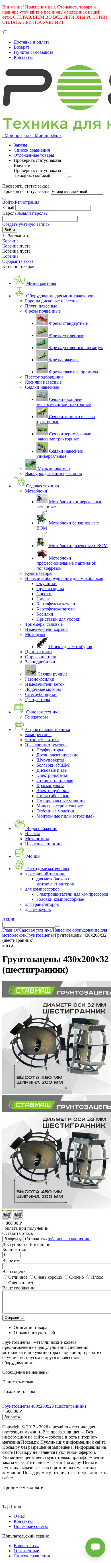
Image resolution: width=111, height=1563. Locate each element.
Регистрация (27, 202)
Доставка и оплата (32, 42)
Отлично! (17, 1277)
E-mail (8, 207)
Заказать (12, 1417)
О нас (19, 1516)
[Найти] (57, 926)
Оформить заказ (17, 261)
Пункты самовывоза (33, 52)
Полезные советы (31, 1526)
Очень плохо (20, 1282)
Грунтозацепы (40, 935)
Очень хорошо (48, 1277)
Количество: (14, 1249)
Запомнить (18, 235)
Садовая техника (35, 930)
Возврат (21, 47)
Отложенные (26, 1550)
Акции (9, 919)
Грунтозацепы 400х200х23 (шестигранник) (44, 1406)
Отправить (14, 1317)
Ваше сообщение (18, 1287)
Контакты (23, 57)
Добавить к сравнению (68, 1238)
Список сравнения (32, 150)
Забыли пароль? (32, 213)
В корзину (13, 1239)
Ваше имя (11, 1260)
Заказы (20, 145)
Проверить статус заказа (37, 170)
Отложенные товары (34, 155)
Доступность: (15, 1244)
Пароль (9, 213)
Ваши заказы (26, 1545)
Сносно (76, 1277)
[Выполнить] (69, 177)
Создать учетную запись (26, 224)
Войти (8, 202)
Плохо (97, 1277)
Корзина (10, 256)
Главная (10, 930)
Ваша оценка (15, 1271)
